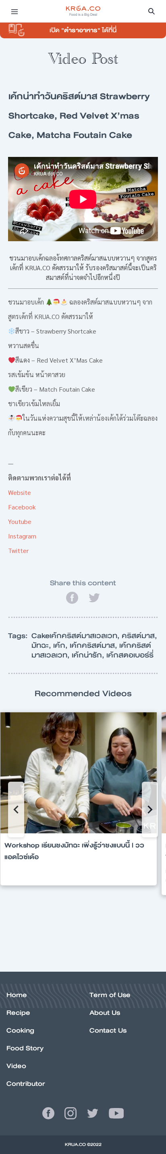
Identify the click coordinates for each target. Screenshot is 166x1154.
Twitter (18, 550)
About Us (104, 1012)
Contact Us (108, 1030)
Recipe (18, 1012)
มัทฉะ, (42, 645)
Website (19, 492)
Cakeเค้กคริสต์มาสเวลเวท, (76, 635)
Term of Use (110, 995)
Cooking (20, 1030)
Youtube (19, 521)
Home (16, 995)
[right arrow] (16, 809)
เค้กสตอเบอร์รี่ (130, 655)
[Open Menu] (14, 11)
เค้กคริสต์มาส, (94, 645)
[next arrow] (150, 809)
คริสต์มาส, (139, 635)
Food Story (25, 1048)
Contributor (25, 1083)
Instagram (22, 536)
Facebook (22, 507)
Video (16, 1066)
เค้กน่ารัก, (89, 655)
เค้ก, (61, 645)
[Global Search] (151, 11)
